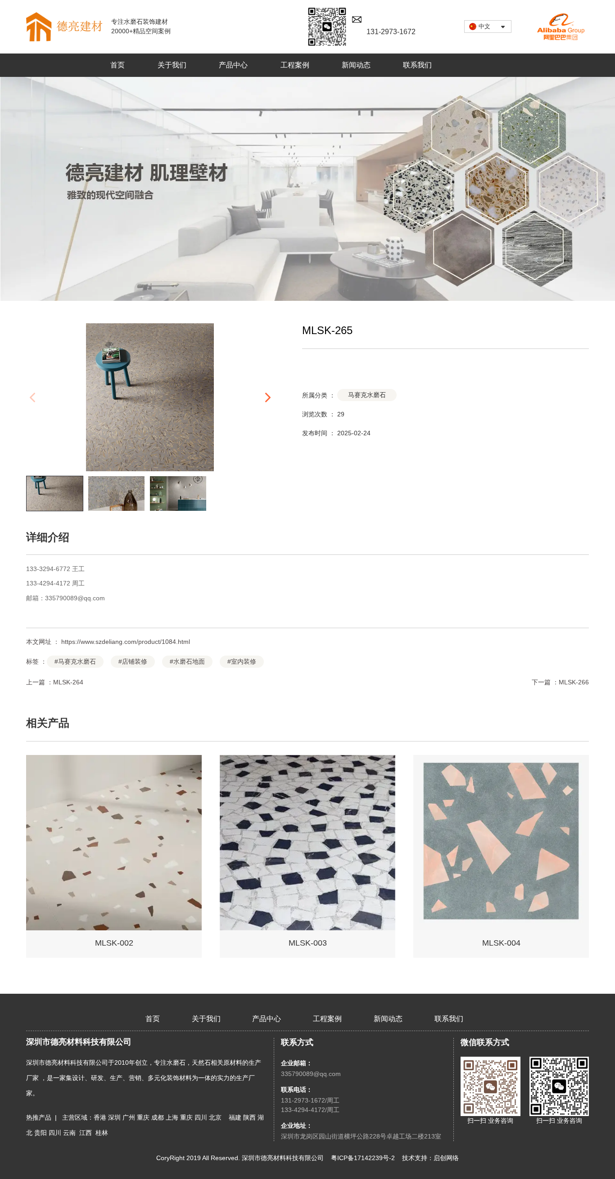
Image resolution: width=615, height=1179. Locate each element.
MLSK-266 (574, 682)
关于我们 (172, 65)
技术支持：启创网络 (430, 1157)
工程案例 (294, 65)
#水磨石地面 (187, 661)
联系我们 (417, 65)
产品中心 (233, 65)
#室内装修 (241, 661)
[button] (267, 397)
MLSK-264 (68, 682)
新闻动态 (356, 65)
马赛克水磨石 (367, 394)
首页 (117, 65)
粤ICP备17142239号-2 (363, 1157)
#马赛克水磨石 (75, 661)
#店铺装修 (132, 661)
